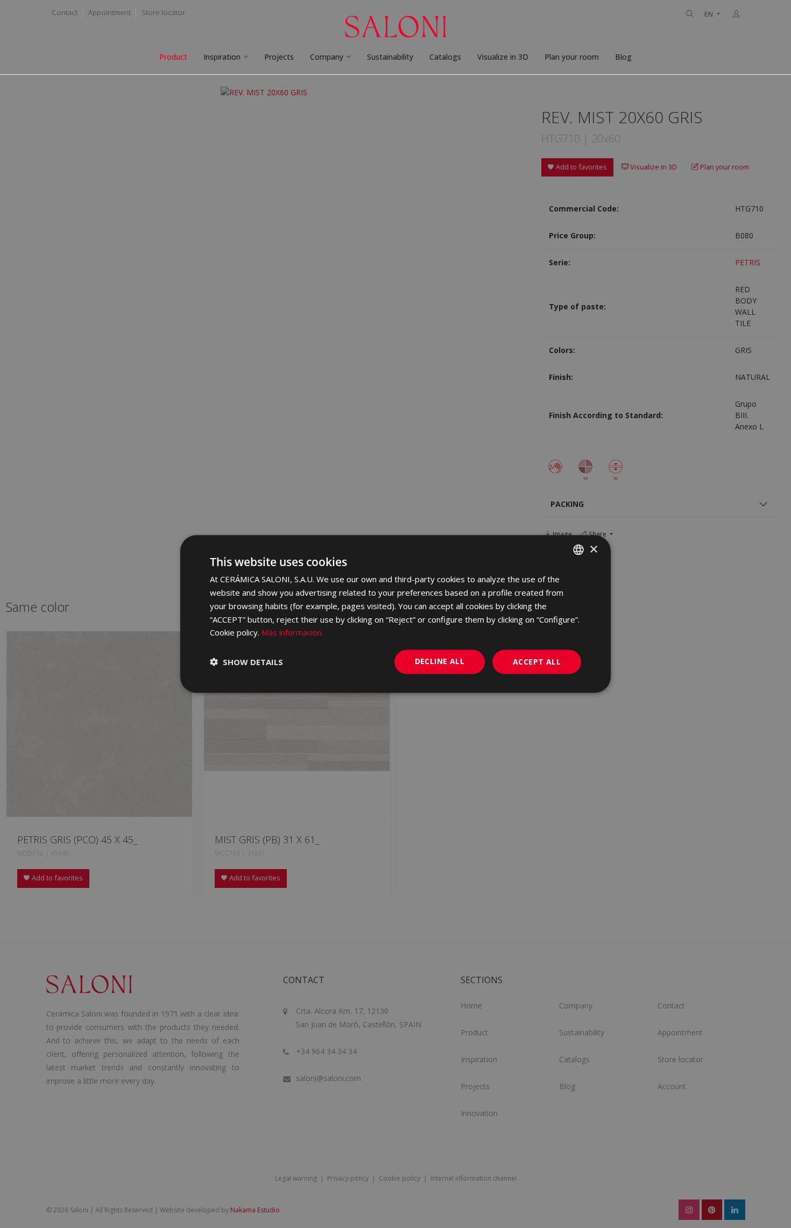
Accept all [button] (537, 662)
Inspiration (222, 57)
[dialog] (395, 614)
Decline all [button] (439, 661)
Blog (623, 57)
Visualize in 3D (502, 57)
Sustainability (390, 57)
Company (326, 57)
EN (709, 14)
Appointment (109, 12)
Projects (279, 57)
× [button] (593, 549)
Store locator (163, 12)
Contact (64, 12)
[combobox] (578, 550)
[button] (246, 662)
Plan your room (572, 57)
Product (173, 57)
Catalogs (445, 57)
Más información (292, 632)
